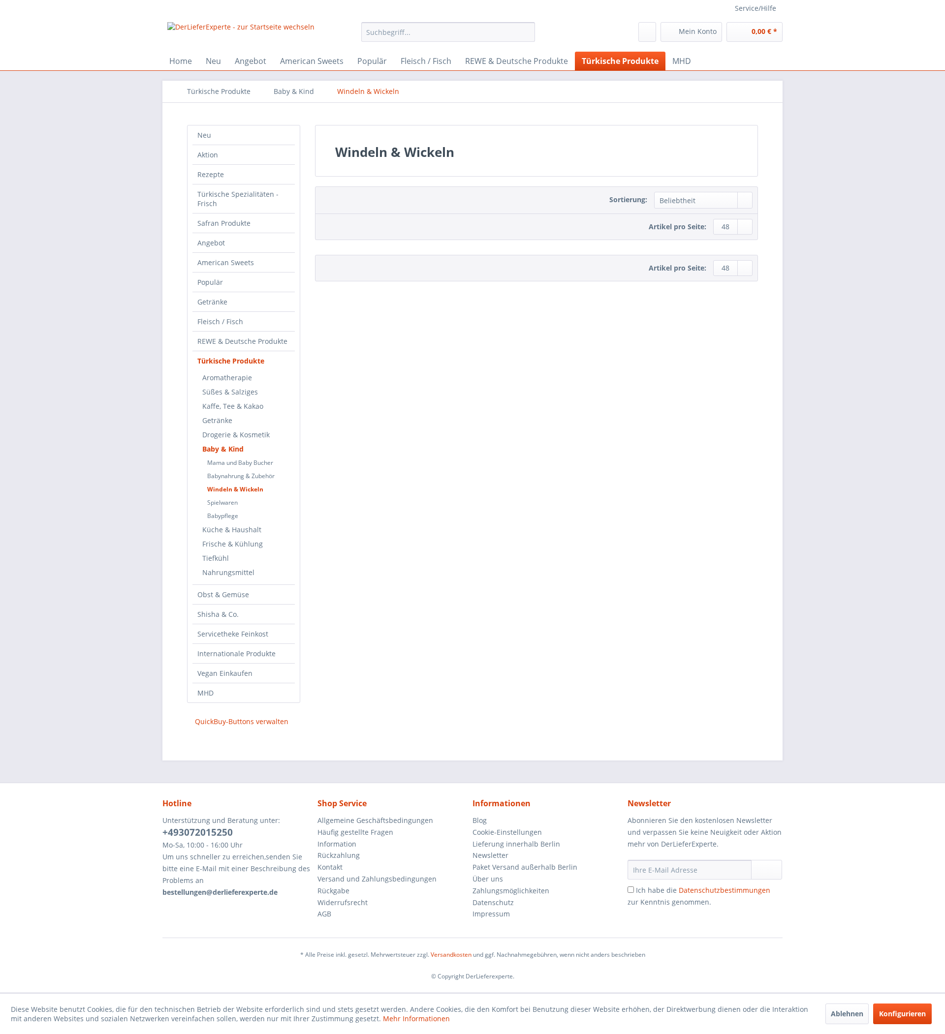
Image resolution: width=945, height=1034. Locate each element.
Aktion (207, 154)
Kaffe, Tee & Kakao (232, 406)
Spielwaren (222, 502)
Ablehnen (847, 1013)
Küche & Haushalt (231, 529)
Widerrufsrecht (342, 902)
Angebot (211, 242)
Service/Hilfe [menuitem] (755, 8)
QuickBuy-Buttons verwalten (241, 721)
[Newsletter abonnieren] (766, 870)
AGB (324, 913)
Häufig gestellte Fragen (355, 832)
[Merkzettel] (647, 32)
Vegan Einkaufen (224, 673)
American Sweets (225, 262)
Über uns (487, 878)
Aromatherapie (227, 377)
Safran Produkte (224, 223)
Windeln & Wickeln (235, 489)
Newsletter (490, 855)
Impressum (491, 913)
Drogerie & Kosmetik (236, 434)
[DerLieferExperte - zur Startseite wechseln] (241, 34)
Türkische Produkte (230, 360)
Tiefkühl (215, 558)
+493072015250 (197, 832)
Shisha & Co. (218, 614)
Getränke (217, 420)
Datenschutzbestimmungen (724, 890)
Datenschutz (493, 902)
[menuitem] (448, 32)
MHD (205, 693)
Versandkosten (451, 954)
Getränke (212, 301)
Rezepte (210, 174)
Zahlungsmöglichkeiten (510, 890)
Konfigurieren (902, 1013)
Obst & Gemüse (223, 594)
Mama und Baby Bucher (240, 462)
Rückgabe (333, 890)
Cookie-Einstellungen (507, 832)
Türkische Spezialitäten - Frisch (238, 198)
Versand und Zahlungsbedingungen (377, 878)
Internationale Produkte (236, 653)
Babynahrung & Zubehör (241, 476)
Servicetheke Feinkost (232, 634)
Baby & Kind (223, 449)
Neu (204, 135)
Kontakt (330, 867)
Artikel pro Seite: (677, 226)
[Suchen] (526, 32)
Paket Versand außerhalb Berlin (524, 867)
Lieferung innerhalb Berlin (516, 844)
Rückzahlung (338, 855)
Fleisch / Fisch (220, 321)
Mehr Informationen (416, 1018)
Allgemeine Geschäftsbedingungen (375, 820)
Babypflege (222, 516)
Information (336, 844)
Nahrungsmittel (228, 572)
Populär (210, 282)
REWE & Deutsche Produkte (242, 341)
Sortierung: (628, 199)
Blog (479, 820)
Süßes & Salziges (230, 391)
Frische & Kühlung (232, 543)
